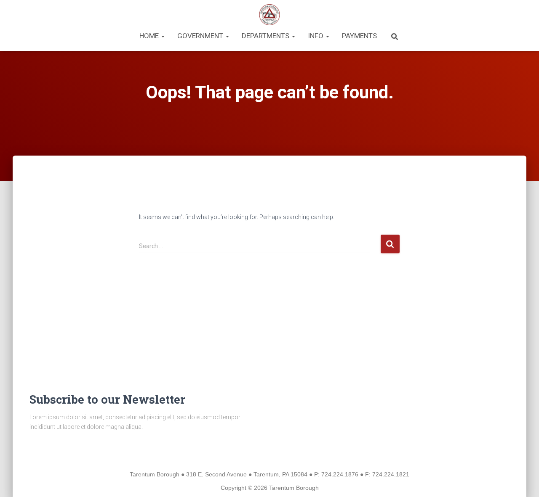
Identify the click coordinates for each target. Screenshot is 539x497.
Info (316, 36)
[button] (162, 36)
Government (201, 36)
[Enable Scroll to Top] (522, 480)
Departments (266, 36)
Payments (359, 36)
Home (149, 36)
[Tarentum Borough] (270, 14)
